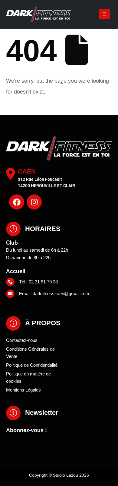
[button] (104, 14)
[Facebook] (16, 202)
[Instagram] (34, 202)
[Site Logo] (27, 14)
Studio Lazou (65, 475)
